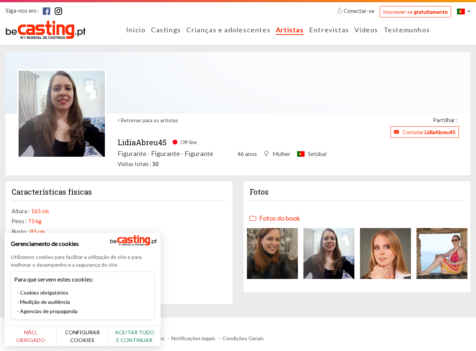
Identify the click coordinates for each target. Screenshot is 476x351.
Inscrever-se (415, 12)
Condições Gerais (243, 338)
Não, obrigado (30, 336)
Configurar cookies (82, 336)
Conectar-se (359, 10)
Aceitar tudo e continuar (134, 336)
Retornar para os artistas (148, 120)
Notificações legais (193, 338)
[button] (463, 11)
